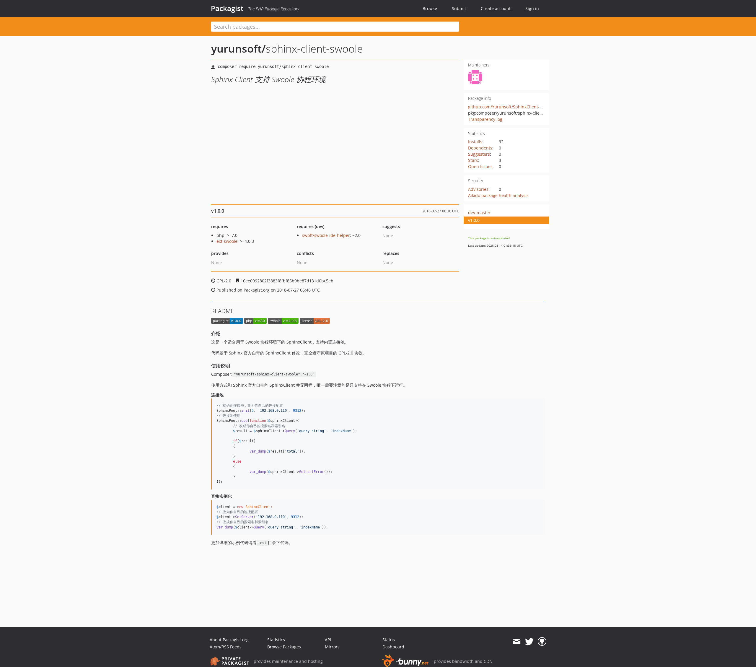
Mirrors (332, 647)
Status (388, 639)
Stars (473, 160)
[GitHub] (542, 641)
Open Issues (480, 166)
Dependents (480, 148)
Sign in (532, 8)
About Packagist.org (229, 639)
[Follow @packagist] (529, 641)
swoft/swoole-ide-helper (326, 235)
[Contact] (516, 641)
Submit (459, 8)
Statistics (276, 639)
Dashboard (393, 647)
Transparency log (485, 119)
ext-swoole (226, 241)
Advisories (478, 189)
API (328, 639)
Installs (475, 141)
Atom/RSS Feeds (226, 647)
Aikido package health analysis (498, 195)
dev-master (479, 212)
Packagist (227, 8)
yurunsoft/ (238, 48)
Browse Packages (284, 647)
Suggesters (479, 154)
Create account (496, 8)
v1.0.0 (474, 220)
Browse (430, 8)
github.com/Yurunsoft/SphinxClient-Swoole (510, 107)
